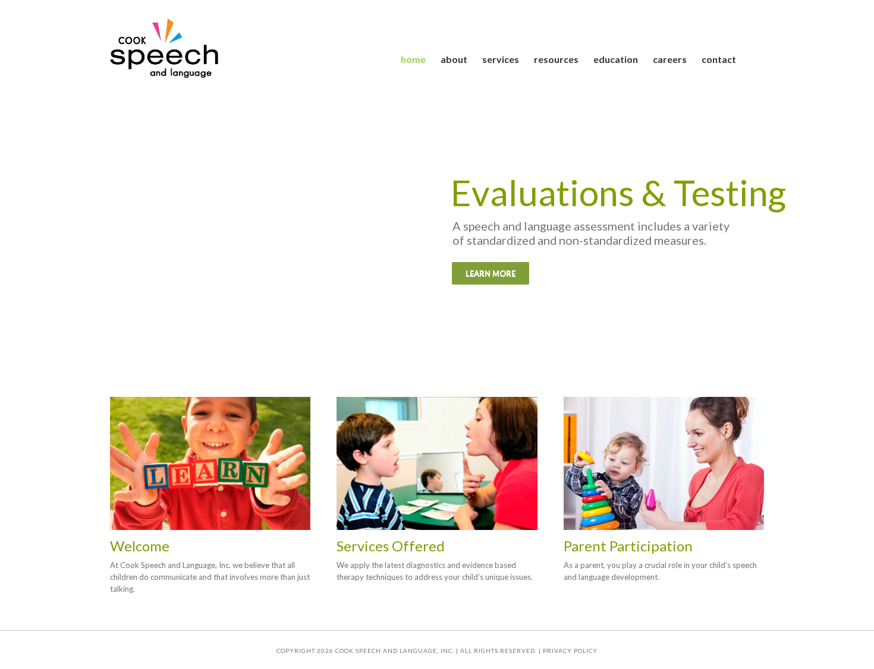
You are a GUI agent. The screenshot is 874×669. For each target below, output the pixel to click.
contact (719, 59)
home (413, 59)
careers (670, 59)
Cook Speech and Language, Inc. (394, 650)
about (454, 59)
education (615, 59)
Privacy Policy (570, 650)
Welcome (139, 545)
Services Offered (391, 545)
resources (556, 59)
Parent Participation (628, 545)
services (500, 59)
